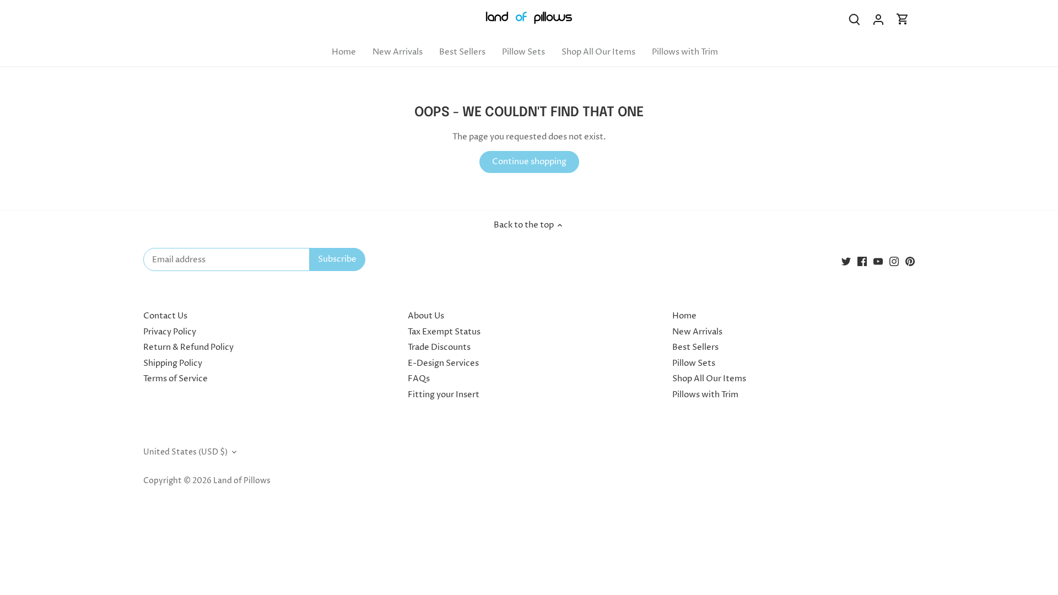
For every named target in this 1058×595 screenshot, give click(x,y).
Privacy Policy (169, 332)
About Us (426, 316)
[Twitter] (846, 261)
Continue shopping (529, 161)
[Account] (878, 19)
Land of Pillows (242, 481)
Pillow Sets (693, 363)
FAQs (419, 379)
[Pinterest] (910, 261)
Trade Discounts (439, 347)
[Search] (854, 19)
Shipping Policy (172, 363)
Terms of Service (175, 379)
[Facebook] (862, 261)
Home (684, 316)
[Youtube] (878, 261)
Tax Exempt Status (444, 332)
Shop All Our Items (709, 379)
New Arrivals (697, 332)
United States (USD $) (185, 452)
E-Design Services (443, 363)
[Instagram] (894, 261)
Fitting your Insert (443, 395)
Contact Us (165, 316)
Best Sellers (695, 347)
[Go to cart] (902, 19)
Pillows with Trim (705, 395)
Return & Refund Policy (188, 347)
